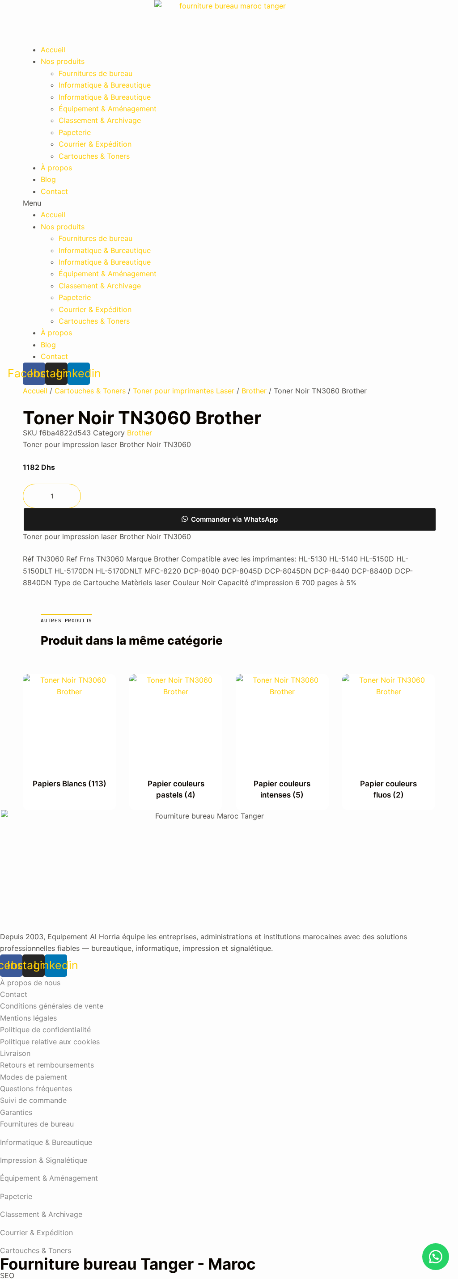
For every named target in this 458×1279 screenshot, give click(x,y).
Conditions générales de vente (51, 1005)
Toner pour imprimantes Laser (183, 390)
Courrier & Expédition (95, 143)
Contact (54, 191)
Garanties (16, 1112)
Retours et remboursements (47, 1064)
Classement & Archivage (100, 120)
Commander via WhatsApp (234, 519)
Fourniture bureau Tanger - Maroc (128, 1263)
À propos (56, 167)
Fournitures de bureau (95, 73)
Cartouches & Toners (94, 156)
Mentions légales (28, 1017)
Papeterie (75, 132)
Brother (254, 390)
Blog (48, 179)
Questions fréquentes (36, 1088)
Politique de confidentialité (45, 1029)
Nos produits (63, 61)
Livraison (15, 1053)
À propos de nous (30, 982)
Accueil (53, 49)
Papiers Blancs (69, 783)
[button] (229, 203)
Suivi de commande (33, 1100)
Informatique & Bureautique (105, 84)
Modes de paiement (33, 1076)
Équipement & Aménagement (108, 108)
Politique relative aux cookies (50, 1041)
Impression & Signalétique (43, 1160)
